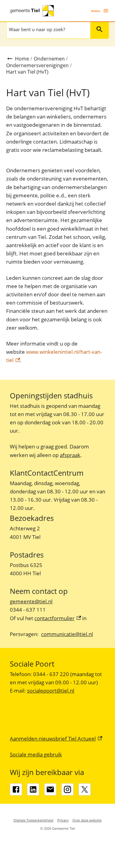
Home (22, 58)
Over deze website (87, 820)
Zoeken (99, 29)
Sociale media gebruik (36, 754)
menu (95, 11)
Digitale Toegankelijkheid (33, 820)
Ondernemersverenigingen (37, 65)
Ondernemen (49, 58)
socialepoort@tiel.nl (50, 690)
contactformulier (57, 618)
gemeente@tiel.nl (31, 601)
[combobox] (47, 29)
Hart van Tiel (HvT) (27, 71)
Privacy (63, 820)
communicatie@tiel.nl (67, 634)
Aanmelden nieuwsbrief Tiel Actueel (56, 738)
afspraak (70, 455)
